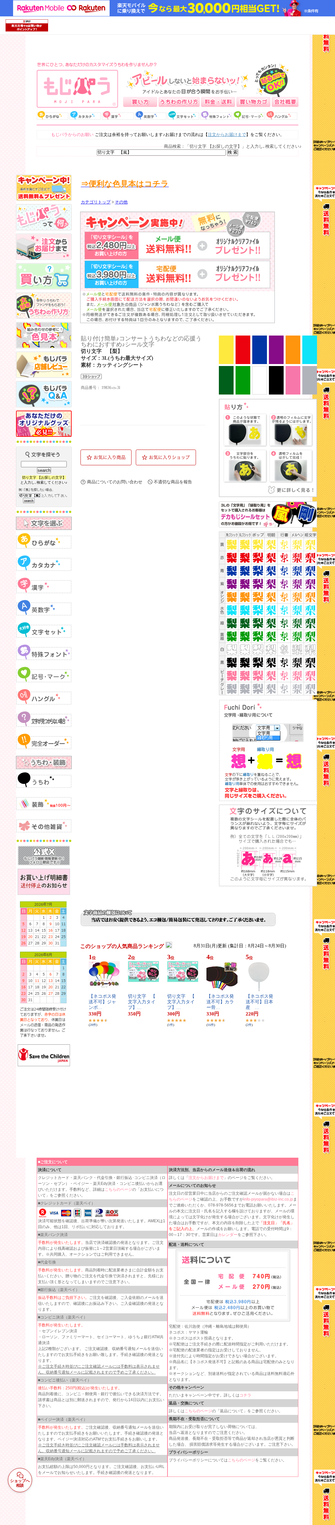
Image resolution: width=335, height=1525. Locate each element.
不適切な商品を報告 (173, 481)
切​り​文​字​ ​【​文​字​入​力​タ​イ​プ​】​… (141, 1002)
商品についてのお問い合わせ (114, 481)
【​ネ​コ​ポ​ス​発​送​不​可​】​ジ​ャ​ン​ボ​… (102, 1002)
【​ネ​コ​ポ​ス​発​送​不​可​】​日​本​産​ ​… (259, 1002)
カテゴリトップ (96, 202)
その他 (121, 202)
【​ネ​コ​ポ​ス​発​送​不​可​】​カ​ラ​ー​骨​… (220, 1002)
